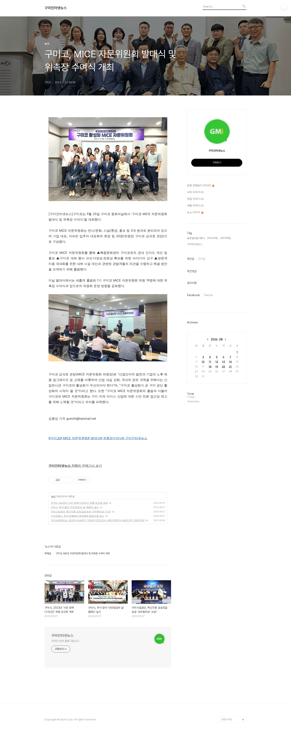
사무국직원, (225, 238)
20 (223, 366)
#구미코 (54, 438)
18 (210, 366)
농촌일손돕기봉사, (196, 238)
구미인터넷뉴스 (56, 8)
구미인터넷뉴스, (195, 244)
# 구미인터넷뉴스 (134, 438)
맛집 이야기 (195, 198)
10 (203, 361)
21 (230, 366)
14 (230, 361)
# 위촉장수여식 (111, 438)
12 (216, 361)
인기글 (201, 258)
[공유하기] (63, 480)
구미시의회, (212, 238)
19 (216, 366)
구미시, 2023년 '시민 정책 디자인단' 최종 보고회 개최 (79, 502)
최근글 (190, 258)
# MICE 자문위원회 (74, 438)
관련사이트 (226, 719)
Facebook (193, 295)
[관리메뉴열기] (284, 7)
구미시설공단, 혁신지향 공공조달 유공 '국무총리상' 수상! (81, 511)
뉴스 (53, 496)
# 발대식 (94, 438)
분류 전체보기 (199, 185)
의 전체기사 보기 (75, 466)
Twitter (208, 295)
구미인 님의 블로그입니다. (65, 640)
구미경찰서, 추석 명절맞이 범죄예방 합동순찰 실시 (77, 515)
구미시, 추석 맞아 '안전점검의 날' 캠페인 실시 (75, 507)
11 (210, 361)
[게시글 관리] (68, 480)
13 (223, 361)
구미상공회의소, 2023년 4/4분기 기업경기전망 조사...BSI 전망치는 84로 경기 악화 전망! (98, 520)
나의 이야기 (195, 192)
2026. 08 (217, 339)
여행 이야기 (195, 205)
